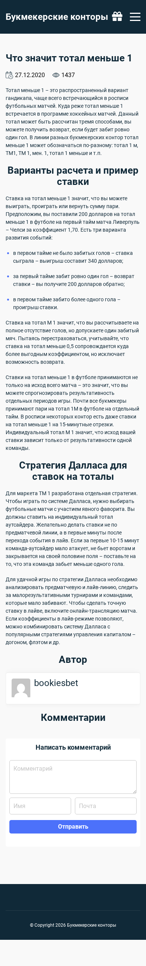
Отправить (73, 826)
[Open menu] (135, 17)
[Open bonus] (117, 17)
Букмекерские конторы (57, 17)
